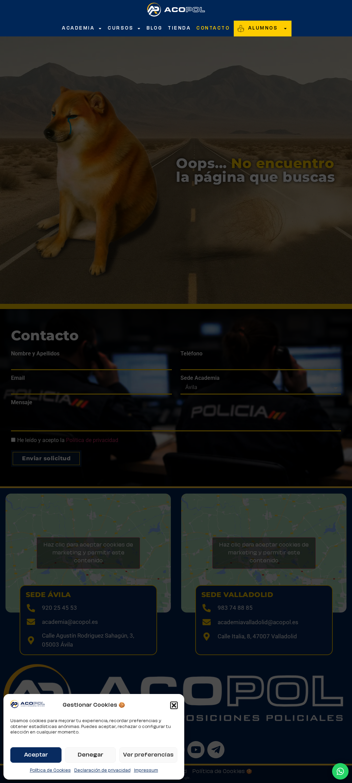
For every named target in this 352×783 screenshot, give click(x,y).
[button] (173, 705)
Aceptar (36, 755)
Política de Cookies (50, 770)
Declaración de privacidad (102, 770)
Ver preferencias (148, 755)
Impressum (146, 770)
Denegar (90, 755)
